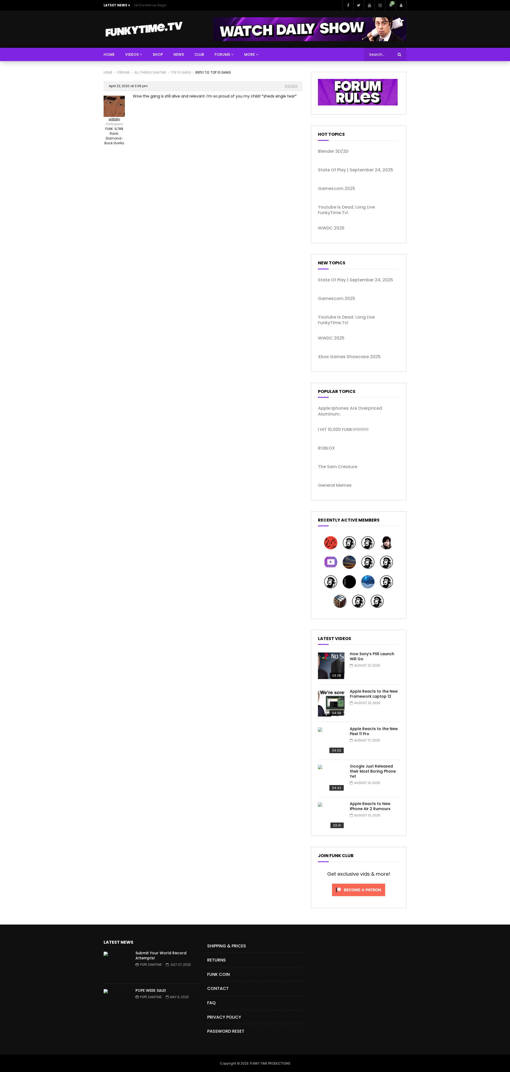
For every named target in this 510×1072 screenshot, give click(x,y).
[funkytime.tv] (144, 29)
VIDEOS (132, 54)
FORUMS (222, 54)
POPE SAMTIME (151, 964)
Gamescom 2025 (336, 189)
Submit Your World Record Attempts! (160, 955)
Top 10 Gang (181, 72)
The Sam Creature (337, 467)
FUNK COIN (218, 974)
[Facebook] (348, 5)
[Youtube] (369, 5)
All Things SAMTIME (150, 72)
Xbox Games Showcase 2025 (349, 357)
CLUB (199, 54)
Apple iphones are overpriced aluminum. (350, 411)
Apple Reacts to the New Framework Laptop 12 (374, 694)
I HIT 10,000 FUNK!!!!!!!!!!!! (343, 430)
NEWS (178, 54)
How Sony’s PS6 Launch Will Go (372, 656)
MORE (249, 54)
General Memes (335, 485)
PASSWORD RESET (225, 1031)
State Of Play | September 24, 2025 (355, 170)
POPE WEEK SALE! (150, 990)
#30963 (291, 86)
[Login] (401, 5)
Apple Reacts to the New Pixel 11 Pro (374, 731)
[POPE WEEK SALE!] (117, 1002)
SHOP (158, 54)
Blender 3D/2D (333, 151)
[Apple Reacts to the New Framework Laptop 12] (331, 703)
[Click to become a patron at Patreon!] (358, 897)
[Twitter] (358, 5)
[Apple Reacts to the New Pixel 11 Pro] (331, 740)
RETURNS (216, 960)
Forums (123, 72)
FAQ (211, 1003)
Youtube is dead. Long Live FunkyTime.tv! (346, 210)
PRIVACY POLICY (224, 1017)
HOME (109, 54)
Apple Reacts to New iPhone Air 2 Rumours (370, 806)
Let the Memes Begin (150, 5)
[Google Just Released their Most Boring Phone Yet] (331, 778)
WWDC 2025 (331, 228)
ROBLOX (326, 448)
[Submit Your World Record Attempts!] (117, 965)
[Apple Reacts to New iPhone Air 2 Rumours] (331, 815)
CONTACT (218, 988)
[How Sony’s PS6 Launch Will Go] (331, 665)
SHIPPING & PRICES (226, 946)
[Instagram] (380, 5)
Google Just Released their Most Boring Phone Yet (373, 771)
